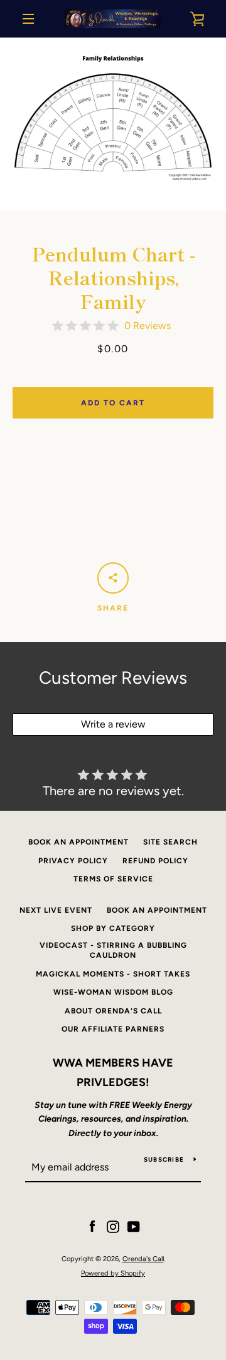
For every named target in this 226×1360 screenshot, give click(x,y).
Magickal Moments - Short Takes (113, 974)
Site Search (170, 842)
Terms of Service (113, 879)
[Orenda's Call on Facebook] (92, 1226)
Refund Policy (155, 860)
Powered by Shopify (113, 1273)
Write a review (113, 724)
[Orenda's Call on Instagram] (113, 1226)
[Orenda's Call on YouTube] (133, 1226)
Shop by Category (113, 928)
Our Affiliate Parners (113, 1029)
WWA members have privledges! (113, 1072)
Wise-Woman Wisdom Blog (113, 992)
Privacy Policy (73, 860)
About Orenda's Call (113, 1011)
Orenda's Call (143, 1258)
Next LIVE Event (55, 910)
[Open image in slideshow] (113, 124)
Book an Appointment (78, 842)
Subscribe (164, 1159)
